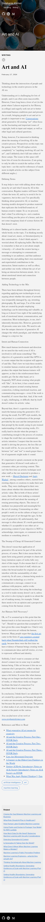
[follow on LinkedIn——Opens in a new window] (9, 13)
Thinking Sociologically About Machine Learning (22, 862)
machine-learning (11, 788)
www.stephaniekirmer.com (13, 719)
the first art (36, 633)
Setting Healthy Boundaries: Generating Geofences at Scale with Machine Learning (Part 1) (22, 877)
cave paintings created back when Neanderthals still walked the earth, (20, 640)
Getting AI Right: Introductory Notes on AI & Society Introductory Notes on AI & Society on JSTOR (24, 769)
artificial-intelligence (12, 782)
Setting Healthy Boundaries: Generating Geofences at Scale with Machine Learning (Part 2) (22, 868)
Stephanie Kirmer (12, 3)
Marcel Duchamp (20, 476)
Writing (15, 7)
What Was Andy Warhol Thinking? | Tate (24, 776)
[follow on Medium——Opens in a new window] (13, 13)
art (25, 782)
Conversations (32, 118)
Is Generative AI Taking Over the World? (18, 843)
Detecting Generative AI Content (15, 839)
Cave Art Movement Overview (19, 756)
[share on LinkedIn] (3, 60)
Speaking (7, 7)
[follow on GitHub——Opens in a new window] (4, 13)
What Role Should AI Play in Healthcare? (19, 820)
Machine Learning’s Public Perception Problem (21, 853)
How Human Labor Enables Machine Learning (21, 824)
